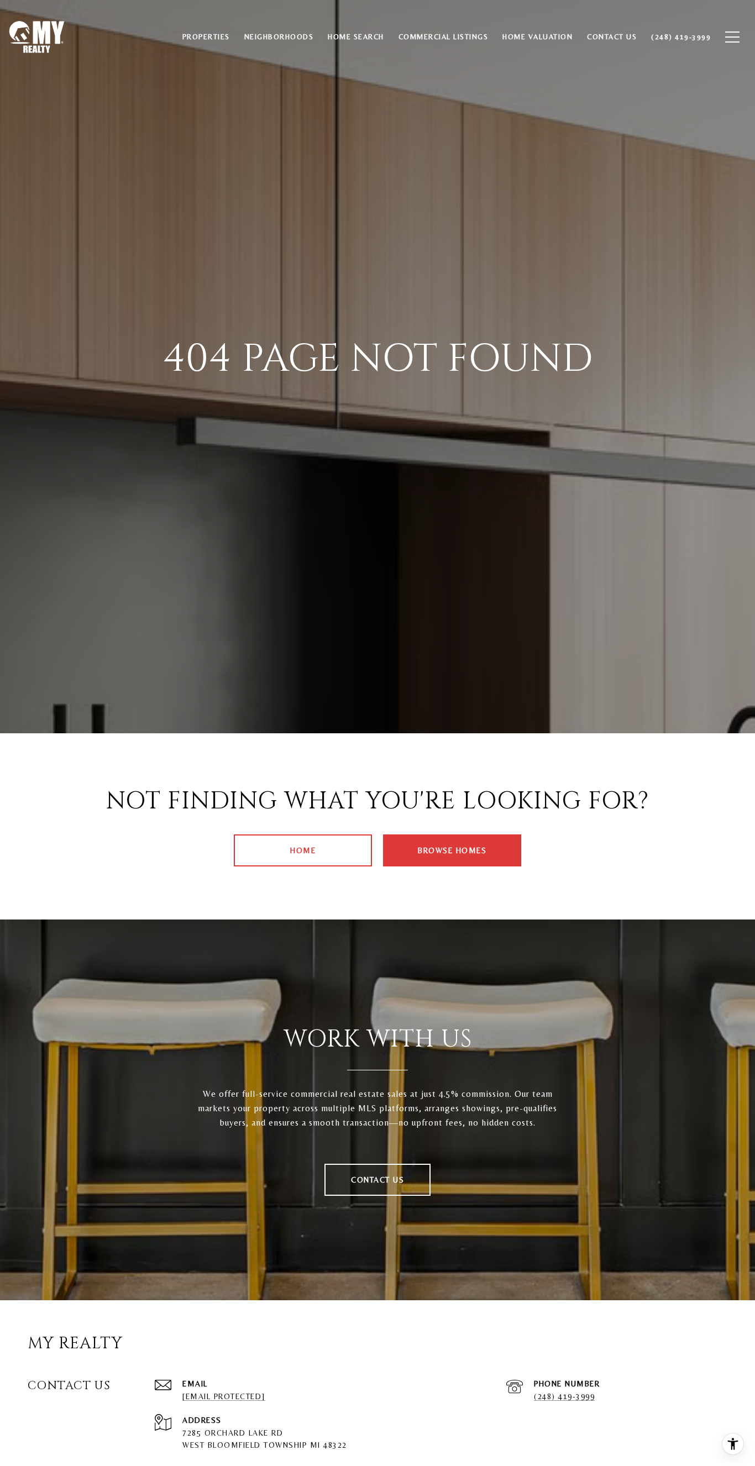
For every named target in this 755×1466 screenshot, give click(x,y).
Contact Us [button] (377, 1179)
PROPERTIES (206, 37)
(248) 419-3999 (564, 1396)
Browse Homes (452, 850)
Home (303, 850)
